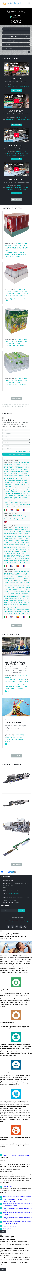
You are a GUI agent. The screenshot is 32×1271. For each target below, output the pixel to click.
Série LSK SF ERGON (14, 529)
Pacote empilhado (22, 497)
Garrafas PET (21, 252)
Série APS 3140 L (21, 562)
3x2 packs (19, 737)
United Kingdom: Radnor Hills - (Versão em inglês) (15, 663)
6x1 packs (23, 189)
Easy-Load (19, 479)
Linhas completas (24, 544)
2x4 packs (17, 256)
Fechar (3, 1231)
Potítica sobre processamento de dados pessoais (16, 1155)
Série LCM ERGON (20, 473)
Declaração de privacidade (23, 451)
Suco (21, 86)
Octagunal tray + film (9, 490)
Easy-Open (25, 479)
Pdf (9, 691)
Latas (28, 119)
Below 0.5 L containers (17, 688)
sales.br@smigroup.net (13, 893)
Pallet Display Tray (15, 482)
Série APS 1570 (14, 547)
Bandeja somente (10, 119)
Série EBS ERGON (14, 544)
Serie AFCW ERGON (14, 464)
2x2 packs (26, 86)
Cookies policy (7, 1228)
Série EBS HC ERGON (21, 551)
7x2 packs (26, 121)
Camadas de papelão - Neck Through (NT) (19, 493)
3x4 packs (24, 686)
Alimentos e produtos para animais (13, 121)
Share (4, 872)
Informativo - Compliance (9, 1226)
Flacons (19, 153)
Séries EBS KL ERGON (15, 542)
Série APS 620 (22, 546)
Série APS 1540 (26, 589)
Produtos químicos (17, 506)
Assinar (21, 910)
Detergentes (7, 506)
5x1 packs (23, 155)
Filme (9, 345)
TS (25, 484)
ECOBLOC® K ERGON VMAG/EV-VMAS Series (16, 553)
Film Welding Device (9, 480)
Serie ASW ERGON (21, 85)
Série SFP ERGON (9, 468)
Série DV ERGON (14, 477)
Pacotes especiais (21, 119)
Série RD (6, 477)
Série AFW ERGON (25, 477)
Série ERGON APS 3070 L (20, 591)
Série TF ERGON (13, 475)
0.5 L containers (13, 739)
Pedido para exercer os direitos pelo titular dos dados (17, 1196)
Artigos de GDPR (7, 1186)
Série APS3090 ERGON (10, 562)
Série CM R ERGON (24, 475)
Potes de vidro (19, 187)
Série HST (6, 471)
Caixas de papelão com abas (12, 495)
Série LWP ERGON (15, 471)
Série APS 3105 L (13, 549)
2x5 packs (18, 686)
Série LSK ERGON (18, 243)
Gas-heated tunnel (19, 484)
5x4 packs (18, 386)
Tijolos (17, 86)
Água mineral (11, 386)
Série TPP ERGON (14, 469)
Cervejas (6, 502)
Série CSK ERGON (18, 245)
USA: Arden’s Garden (13, 722)
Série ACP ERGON (24, 469)
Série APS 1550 (24, 560)
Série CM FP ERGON (9, 479)
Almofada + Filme (16, 488)
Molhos (12, 256)
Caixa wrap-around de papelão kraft (15, 683)
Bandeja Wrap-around (11, 497)
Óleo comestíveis (8, 611)
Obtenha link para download (16, 454)
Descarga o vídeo (16, 90)
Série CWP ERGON (26, 471)
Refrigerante (12, 501)
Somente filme (11, 86)
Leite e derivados (25, 501)
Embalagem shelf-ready (11, 681)
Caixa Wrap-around (26, 495)
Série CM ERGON (14, 249)
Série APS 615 (14, 546)
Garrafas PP (8, 254)
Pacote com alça (16, 384)
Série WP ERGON (9, 473)
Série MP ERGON (13, 533)
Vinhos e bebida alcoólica (16, 502)
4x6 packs (7, 688)
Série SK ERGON (24, 466)
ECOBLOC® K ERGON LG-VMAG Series (14, 555)
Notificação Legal (24, 921)
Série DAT (7, 546)
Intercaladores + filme (22, 517)
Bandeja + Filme (11, 153)
